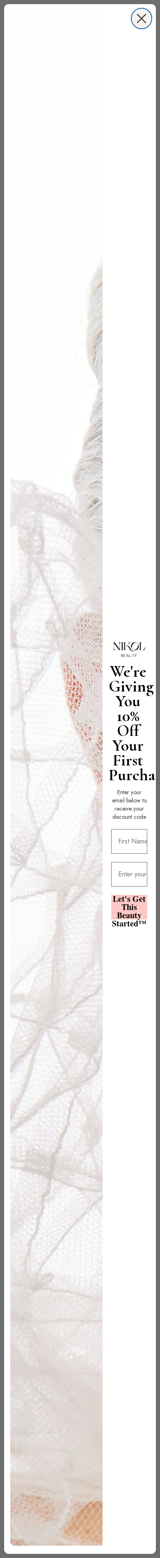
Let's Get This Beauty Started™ (129, 907)
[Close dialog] (141, 18)
